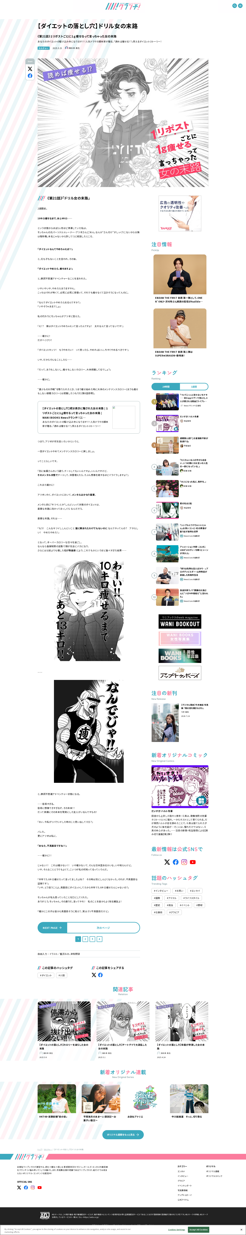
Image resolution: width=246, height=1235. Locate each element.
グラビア (181, 1180)
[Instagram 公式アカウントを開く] (33, 1188)
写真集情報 (183, 1190)
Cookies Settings (176, 1229)
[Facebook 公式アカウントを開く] (26, 1188)
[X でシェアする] (30, 69)
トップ (40, 1149)
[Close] (241, 1229)
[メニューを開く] (240, 6)
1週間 (194, 386)
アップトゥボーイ (185, 1195)
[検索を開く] (234, 6)
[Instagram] (184, 862)
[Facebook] (176, 862)
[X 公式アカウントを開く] (19, 1188)
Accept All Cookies (198, 1229)
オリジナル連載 (212, 1171)
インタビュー (183, 1176)
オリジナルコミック (214, 1176)
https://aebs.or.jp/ (91, 1217)
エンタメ (181, 1171)
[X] (167, 862)
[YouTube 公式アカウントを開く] (40, 1188)
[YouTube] (193, 862)
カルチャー (44, 48)
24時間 (166, 386)
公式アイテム (183, 1199)
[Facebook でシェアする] (30, 75)
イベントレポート (185, 1185)
